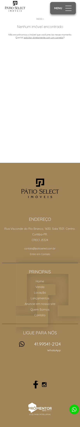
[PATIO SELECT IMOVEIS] (20, 6)
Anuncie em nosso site (40, 304)
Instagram (44, 384)
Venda (40, 287)
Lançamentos (40, 298)
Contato (39, 315)
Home (40, 281)
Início (39, 19)
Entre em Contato (40, 254)
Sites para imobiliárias (40, 414)
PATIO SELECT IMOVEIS (40, 188)
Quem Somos (40, 309)
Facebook (36, 384)
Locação (40, 292)
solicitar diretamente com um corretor (43, 37)
